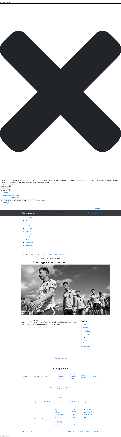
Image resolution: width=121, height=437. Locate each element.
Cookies (88, 431)
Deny (13, 200)
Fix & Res (28, 225)
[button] (60, 92)
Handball (50, 254)
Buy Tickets (47, 401)
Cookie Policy (6, 202)
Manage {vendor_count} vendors (11, 195)
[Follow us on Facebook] (96, 208)
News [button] (27, 222)
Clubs (56, 254)
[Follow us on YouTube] (99, 208)
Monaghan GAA (88, 414)
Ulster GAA (87, 416)
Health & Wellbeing (31, 245)
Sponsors (28, 231)
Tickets (37, 254)
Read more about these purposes (11, 197)
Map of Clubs (63, 254)
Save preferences (31, 200)
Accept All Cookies (6, 200)
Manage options (7, 192)
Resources (85, 340)
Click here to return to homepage (30, 327)
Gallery (31, 254)
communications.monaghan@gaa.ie (39, 419)
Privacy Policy (6, 204)
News (56, 409)
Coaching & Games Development (34, 234)
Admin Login (87, 409)
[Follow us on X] (97, 208)
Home (42, 258)
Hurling (43, 254)
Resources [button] (28, 248)
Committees (29, 236)
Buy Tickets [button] (29, 228)
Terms (95, 431)
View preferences (21, 200)
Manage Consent (5, 436)
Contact (28, 250)
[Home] (61, 220)
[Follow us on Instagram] (98, 208)
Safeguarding (29, 242)
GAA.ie (86, 417)
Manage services (7, 194)
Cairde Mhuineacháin (93, 213)
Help (71, 431)
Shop (84, 343)
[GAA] (51, 387)
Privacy (80, 431)
